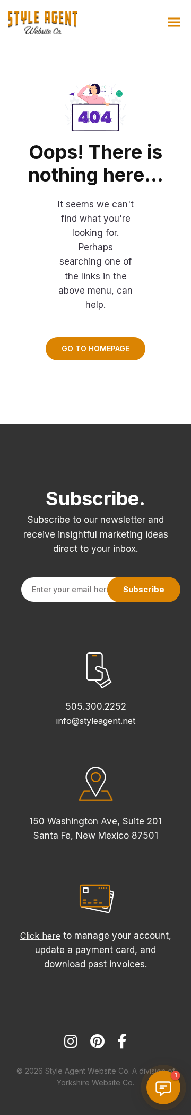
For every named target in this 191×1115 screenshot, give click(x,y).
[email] (122, 1045)
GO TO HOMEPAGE (95, 348)
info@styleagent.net (95, 720)
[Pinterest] (97, 1045)
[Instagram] (71, 1045)
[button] (163, 1087)
